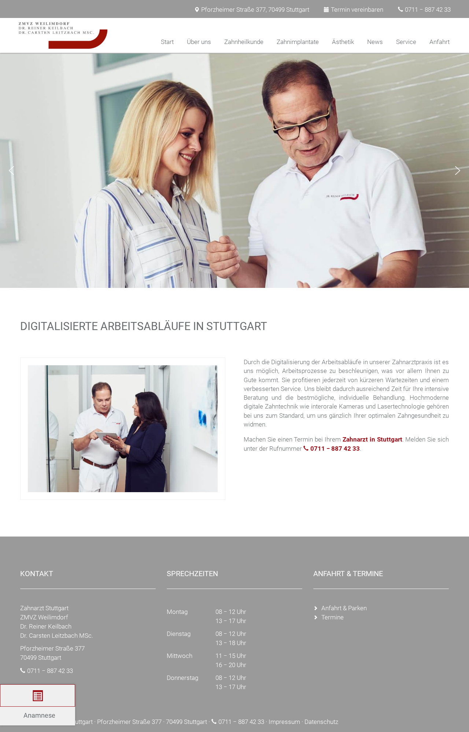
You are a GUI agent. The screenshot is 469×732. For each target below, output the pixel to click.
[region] (234, 170)
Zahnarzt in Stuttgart (372, 439)
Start (167, 41)
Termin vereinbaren (357, 9)
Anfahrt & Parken (344, 608)
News (375, 41)
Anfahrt (439, 41)
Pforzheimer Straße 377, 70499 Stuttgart (255, 9)
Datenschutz (321, 721)
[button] (11, 170)
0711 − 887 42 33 (428, 9)
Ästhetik (343, 41)
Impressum (284, 721)
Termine (332, 617)
